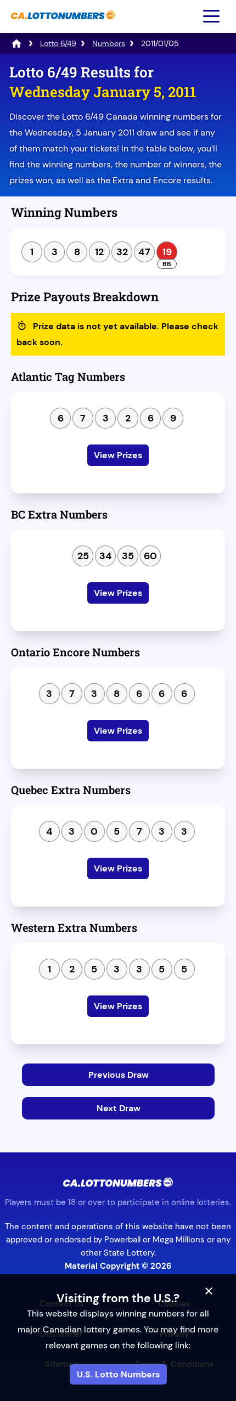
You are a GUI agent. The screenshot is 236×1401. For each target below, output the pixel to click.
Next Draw (119, 1108)
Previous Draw (118, 1075)
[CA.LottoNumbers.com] (61, 25)
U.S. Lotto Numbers (118, 1374)
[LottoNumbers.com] (16, 43)
